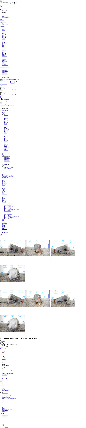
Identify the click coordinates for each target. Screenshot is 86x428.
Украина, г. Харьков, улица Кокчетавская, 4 (9, 378)
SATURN (4, 59)
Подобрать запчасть (3, 84)
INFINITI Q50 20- (7, 212)
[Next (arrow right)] (1, 381)
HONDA (5, 134)
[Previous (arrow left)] (0, 381)
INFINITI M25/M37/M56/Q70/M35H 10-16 (11, 209)
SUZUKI (4, 63)
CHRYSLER (4, 44)
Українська (9, 23)
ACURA (5, 125)
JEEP (3, 51)
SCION (3, 60)
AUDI (3, 40)
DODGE (3, 45)
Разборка (2, 26)
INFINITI (4, 50)
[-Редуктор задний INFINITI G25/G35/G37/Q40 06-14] (12, 260)
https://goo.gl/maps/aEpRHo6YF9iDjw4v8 (9, 398)
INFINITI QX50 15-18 (8, 214)
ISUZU (3, 33)
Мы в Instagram (5, 74)
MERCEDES (4, 56)
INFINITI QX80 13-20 (8, 218)
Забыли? (14, 89)
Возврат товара (5, 416)
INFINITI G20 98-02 (7, 205)
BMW (3, 41)
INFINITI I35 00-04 (7, 208)
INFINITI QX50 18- (7, 215)
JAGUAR (4, 34)
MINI (3, 35)
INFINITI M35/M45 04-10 (8, 210)
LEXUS (3, 53)
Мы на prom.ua (4, 72)
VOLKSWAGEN (5, 65)
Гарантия (2, 21)
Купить (2, 347)
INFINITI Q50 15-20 (7, 211)
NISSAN (5, 143)
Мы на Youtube (4, 73)
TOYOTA (4, 64)
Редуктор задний (5, 177)
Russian (7, 24)
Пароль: (1, 89)
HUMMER (4, 32)
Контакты (2, 20)
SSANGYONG (5, 61)
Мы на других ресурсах (6, 154)
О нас (1, 19)
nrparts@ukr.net (5, 393)
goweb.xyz (6, 427)
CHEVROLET (4, 43)
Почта (1, 88)
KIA (3, 52)
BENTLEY (4, 29)
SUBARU (4, 62)
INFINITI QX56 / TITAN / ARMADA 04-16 (11, 216)
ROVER (3, 37)
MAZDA (4, 55)
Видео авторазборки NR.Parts (7, 409)
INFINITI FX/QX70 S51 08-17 (9, 204)
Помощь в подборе (3, 348)
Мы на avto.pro (4, 70)
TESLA (3, 38)
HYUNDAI (4, 49)
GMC (3, 48)
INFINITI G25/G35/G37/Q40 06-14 (8, 175)
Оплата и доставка (5, 77)
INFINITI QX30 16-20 (8, 213)
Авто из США (4, 406)
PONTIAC (4, 36)
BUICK (3, 30)
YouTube (3, 376)
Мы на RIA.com (5, 71)
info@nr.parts (4, 375)
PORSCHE (4, 58)
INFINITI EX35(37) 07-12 (8, 203)
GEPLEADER (4, 31)
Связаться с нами (5, 415)
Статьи (3, 408)
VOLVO (3, 39)
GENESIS (4, 182)
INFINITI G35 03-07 (7, 207)
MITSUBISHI (4, 57)
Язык (7, 164)
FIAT (3, 46)
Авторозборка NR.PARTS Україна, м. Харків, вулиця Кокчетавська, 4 (6, 396)
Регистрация (2, 91)
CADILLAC (4, 42)
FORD (3, 47)
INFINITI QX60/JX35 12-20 (9, 217)
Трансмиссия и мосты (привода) (7, 176)
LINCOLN (4, 54)
